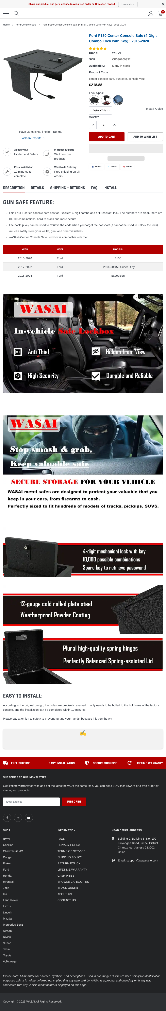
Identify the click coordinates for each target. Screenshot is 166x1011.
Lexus (7, 906)
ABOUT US (64, 894)
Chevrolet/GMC (13, 851)
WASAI (116, 52)
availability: (97, 65)
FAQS (61, 838)
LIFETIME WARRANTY (72, 869)
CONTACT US (66, 900)
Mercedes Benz (13, 924)
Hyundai (8, 881)
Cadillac (8, 844)
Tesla (6, 949)
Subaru (7, 943)
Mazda (7, 918)
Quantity (94, 116)
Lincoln (7, 912)
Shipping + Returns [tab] (67, 187)
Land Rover (10, 900)
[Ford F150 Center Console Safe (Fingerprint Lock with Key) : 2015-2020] (95, 104)
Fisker (7, 863)
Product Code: (99, 72)
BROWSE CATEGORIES (73, 881)
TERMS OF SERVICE (71, 851)
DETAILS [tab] (37, 187)
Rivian (7, 937)
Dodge (7, 857)
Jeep (6, 887)
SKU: (92, 59)
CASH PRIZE (65, 875)
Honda (7, 875)
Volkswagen (10, 961)
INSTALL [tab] (110, 187)
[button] (98, 48)
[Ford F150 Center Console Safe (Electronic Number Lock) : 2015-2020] (107, 104)
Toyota (7, 955)
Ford (6, 869)
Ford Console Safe (26, 24)
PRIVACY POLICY (69, 844)
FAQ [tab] (94, 187)
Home (6, 24)
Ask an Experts (32, 138)
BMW (6, 838)
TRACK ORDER (67, 887)
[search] (16, 13)
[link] (7, 818)
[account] (150, 13)
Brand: (93, 52)
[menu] (6, 14)
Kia (5, 894)
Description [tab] (14, 187)
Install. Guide (154, 108)
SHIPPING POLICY (69, 857)
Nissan (7, 930)
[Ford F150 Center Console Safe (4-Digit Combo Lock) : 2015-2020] (118, 104)
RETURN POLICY (68, 863)
